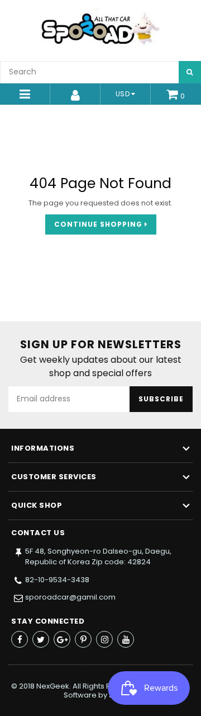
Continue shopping (99, 224)
